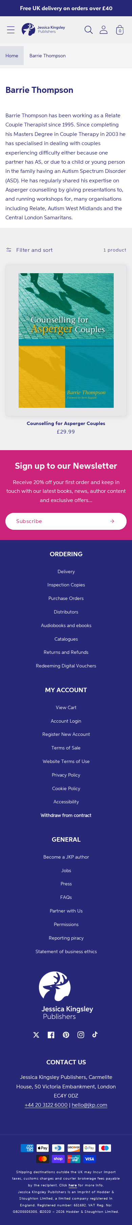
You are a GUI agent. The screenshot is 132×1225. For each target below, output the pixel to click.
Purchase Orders (66, 598)
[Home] (43, 30)
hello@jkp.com (89, 1105)
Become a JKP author (66, 857)
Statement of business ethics (66, 951)
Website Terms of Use (66, 761)
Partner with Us (66, 910)
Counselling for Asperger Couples (66, 423)
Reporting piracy (66, 938)
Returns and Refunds (66, 652)
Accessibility (66, 801)
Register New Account (66, 734)
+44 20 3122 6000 (46, 1105)
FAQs (66, 897)
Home (11, 55)
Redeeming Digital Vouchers (66, 665)
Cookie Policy (66, 788)
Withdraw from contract (66, 815)
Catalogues (66, 639)
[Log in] (104, 29)
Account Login (66, 721)
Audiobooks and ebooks (66, 625)
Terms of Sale (66, 747)
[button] (10, 29)
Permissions (66, 924)
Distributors (66, 612)
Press (66, 883)
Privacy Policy (66, 775)
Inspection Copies (66, 584)
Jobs (66, 870)
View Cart (66, 707)
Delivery (66, 571)
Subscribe (29, 521)
